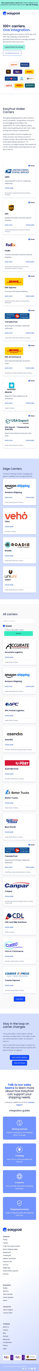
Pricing (5, 1240)
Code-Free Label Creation (11, 1246)
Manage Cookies (21, 1366)
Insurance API (7, 1262)
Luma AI (5, 1265)
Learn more (8, 225)
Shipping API (7, 1252)
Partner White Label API (10, 1271)
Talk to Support (8, 1310)
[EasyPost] (16, 13)
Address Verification (9, 1259)
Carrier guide (9, 188)
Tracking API (7, 1255)
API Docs (6, 1291)
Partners (5, 1274)
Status (5, 1300)
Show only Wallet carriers (15, 630)
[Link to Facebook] (29, 1368)
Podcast (5, 1336)
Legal (4, 1349)
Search (18, 633)
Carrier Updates (8, 1297)
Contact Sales (7, 1313)
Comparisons (7, 1342)
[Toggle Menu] (33, 13)
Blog (4, 1333)
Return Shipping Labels (10, 1249)
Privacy (5, 1345)
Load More (19, 999)
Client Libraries (7, 1294)
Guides (5, 1288)
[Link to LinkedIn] (23, 1368)
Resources (6, 1339)
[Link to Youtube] (31, 1368)
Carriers (5, 1243)
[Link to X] (34, 1368)
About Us (6, 1327)
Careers (5, 1330)
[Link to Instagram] (26, 1368)
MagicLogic (6, 1268)
